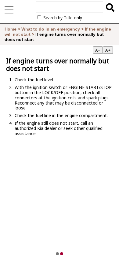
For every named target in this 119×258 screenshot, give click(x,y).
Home (10, 29)
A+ (107, 50)
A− (97, 50)
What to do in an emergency (50, 29)
